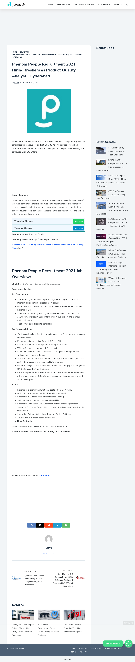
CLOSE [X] (128, 623)
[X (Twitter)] (40, 525)
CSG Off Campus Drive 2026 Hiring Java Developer (110, 195)
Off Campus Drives (83, 4)
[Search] (127, 5)
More (116, 4)
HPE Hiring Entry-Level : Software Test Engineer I (116, 151)
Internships (63, 4)
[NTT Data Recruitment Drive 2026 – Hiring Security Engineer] (49, 615)
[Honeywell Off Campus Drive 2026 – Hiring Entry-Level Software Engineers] (23, 615)
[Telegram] (57, 525)
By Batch (103, 4)
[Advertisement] (67, 26)
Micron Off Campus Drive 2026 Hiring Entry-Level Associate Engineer (111, 254)
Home (51, 4)
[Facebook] (31, 525)
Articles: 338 (48, 553)
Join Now (79, 221)
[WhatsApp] (66, 525)
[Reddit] (48, 525)
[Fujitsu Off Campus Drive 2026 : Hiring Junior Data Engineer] (74, 615)
